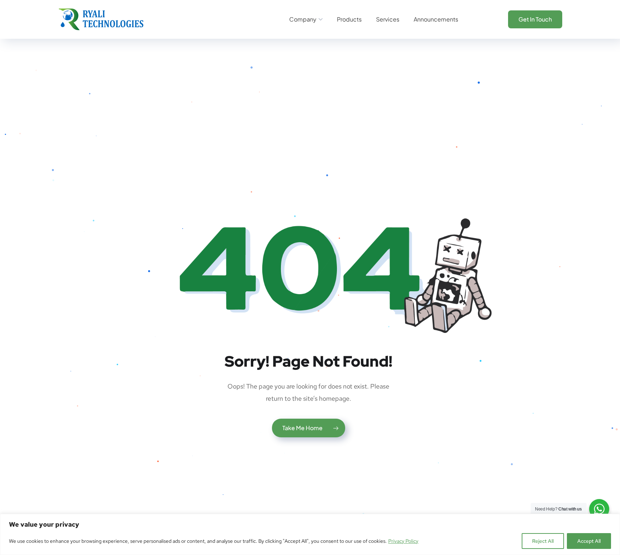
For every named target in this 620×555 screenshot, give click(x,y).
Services (387, 19)
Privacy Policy (403, 541)
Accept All (589, 541)
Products (349, 19)
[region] (310, 534)
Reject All (543, 541)
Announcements (436, 19)
